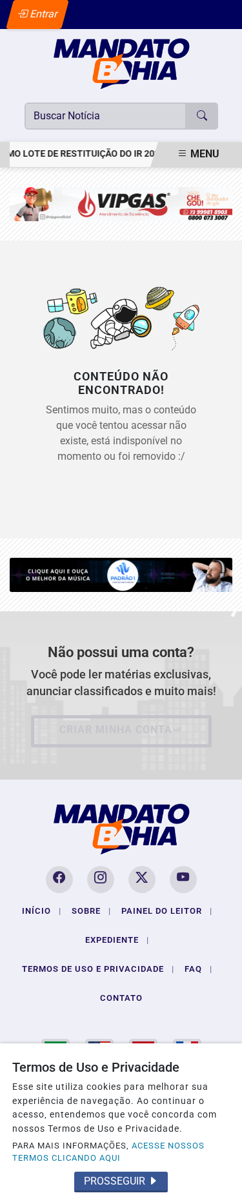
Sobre (91, 911)
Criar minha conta (115, 730)
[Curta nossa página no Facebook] (59, 879)
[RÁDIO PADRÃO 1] (121, 574)
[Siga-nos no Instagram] (100, 879)
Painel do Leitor (166, 911)
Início (41, 911)
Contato (121, 998)
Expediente (117, 940)
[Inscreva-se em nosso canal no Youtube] (183, 879)
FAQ (198, 969)
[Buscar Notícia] (202, 116)
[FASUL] (121, 203)
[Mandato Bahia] (121, 63)
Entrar (42, 14)
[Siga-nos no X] (142, 879)
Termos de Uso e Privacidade (98, 969)
